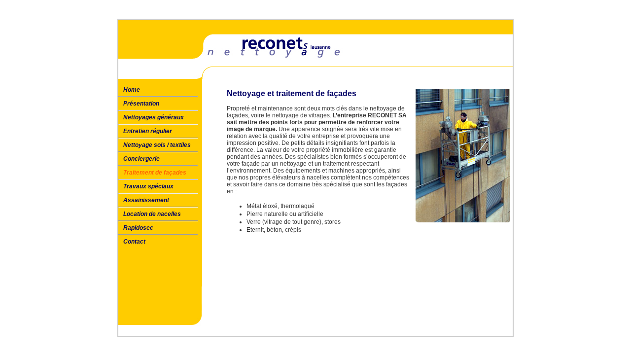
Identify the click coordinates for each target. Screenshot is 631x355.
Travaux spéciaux (148, 186)
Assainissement (146, 200)
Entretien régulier (147, 131)
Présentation (141, 103)
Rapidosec (138, 227)
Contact (134, 241)
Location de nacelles (152, 214)
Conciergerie (141, 158)
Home (131, 89)
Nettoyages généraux (153, 117)
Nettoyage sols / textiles (157, 145)
